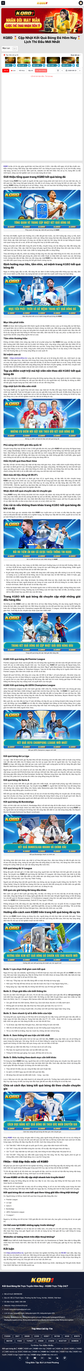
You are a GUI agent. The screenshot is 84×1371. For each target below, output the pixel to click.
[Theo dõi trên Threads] (27, 1353)
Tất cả (6, 70)
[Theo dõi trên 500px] (50, 1353)
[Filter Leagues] (58, 70)
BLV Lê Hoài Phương (49, 1357)
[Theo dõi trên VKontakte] (57, 1353)
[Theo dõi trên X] (20, 1353)
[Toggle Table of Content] (13, 48)
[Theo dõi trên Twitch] (65, 1353)
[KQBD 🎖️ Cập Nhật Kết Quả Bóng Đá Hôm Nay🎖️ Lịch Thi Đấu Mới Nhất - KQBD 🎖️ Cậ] (42, 3)
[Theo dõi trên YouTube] (35, 1353)
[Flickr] (42, 1353)
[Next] (75, 60)
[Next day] (80, 70)
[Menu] (3, 3)
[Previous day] (62, 70)
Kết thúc (22, 70)
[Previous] (8, 60)
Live (14, 70)
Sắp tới (30, 70)
